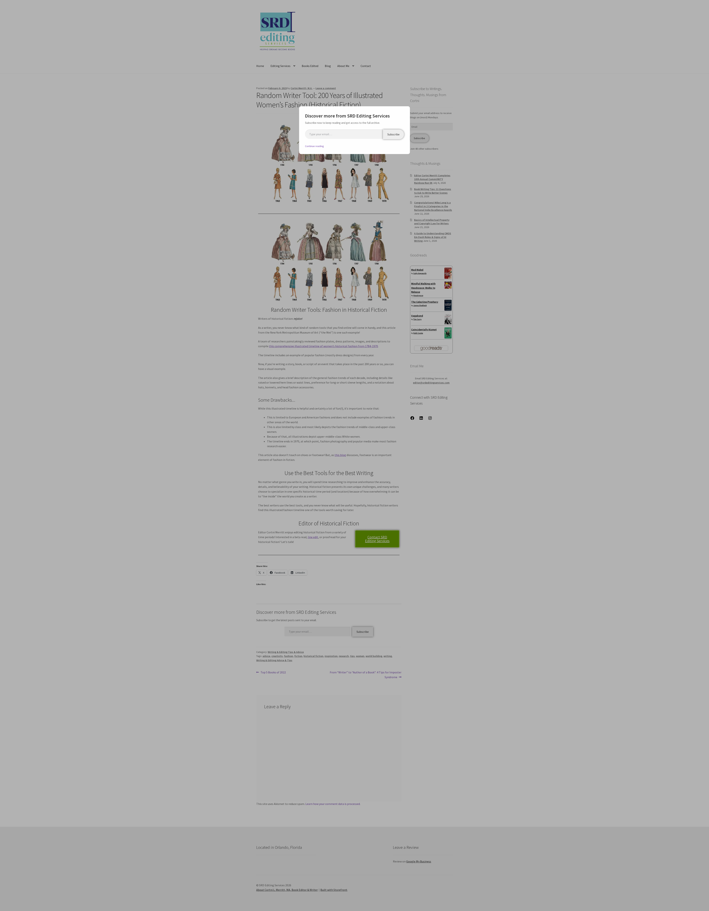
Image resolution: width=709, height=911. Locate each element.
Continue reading (314, 146)
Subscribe (393, 134)
